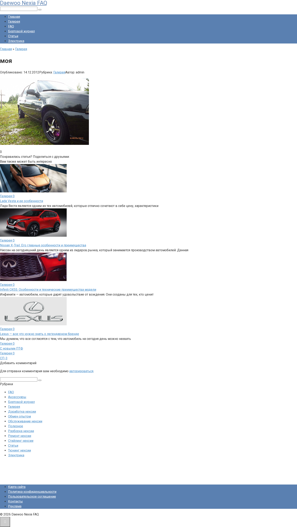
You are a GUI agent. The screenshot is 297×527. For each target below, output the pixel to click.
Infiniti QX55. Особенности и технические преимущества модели (48, 290)
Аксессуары (17, 397)
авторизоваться (81, 371)
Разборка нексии (21, 431)
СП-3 (3, 358)
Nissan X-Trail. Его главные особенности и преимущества (43, 245)
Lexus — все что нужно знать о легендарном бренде (39, 334)
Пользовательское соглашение (32, 496)
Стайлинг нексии (20, 441)
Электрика (16, 41)
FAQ (11, 26)
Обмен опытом (19, 416)
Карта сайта (16, 487)
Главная (14, 17)
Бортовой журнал (21, 31)
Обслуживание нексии (25, 421)
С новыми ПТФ (11, 348)
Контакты (15, 501)
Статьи (13, 36)
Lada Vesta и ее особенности (21, 201)
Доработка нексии (22, 412)
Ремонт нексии (19, 436)
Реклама (14, 506)
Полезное (15, 426)
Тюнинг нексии (19, 450)
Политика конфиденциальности (32, 492)
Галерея (14, 21)
